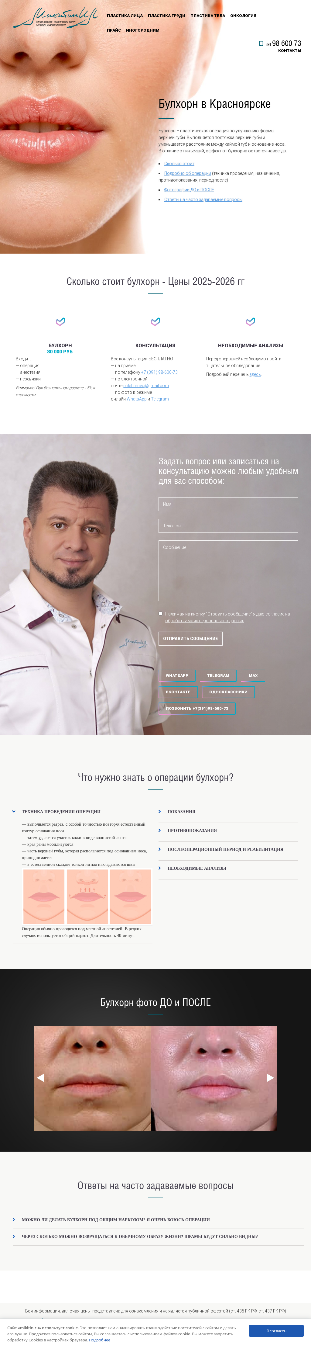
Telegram (160, 399)
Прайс (114, 30)
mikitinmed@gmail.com (146, 385)
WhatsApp (137, 399)
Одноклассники (228, 692)
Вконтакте (178, 692)
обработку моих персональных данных (204, 620)
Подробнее (99, 1340)
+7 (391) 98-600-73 (159, 372)
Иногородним (142, 30)
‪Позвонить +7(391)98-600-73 (197, 708)
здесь (255, 374)
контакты (289, 50)
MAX (253, 675)
